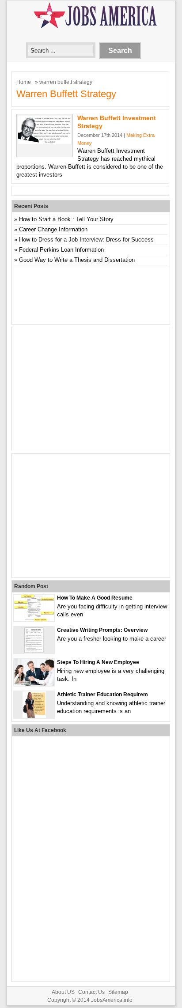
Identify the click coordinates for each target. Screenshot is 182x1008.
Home (23, 82)
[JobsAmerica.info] (91, 29)
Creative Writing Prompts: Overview (102, 630)
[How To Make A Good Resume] (34, 619)
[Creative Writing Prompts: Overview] (34, 651)
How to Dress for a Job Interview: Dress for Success (86, 239)
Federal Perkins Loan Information (61, 249)
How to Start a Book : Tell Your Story (66, 219)
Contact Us (91, 992)
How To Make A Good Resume (95, 598)
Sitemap (118, 992)
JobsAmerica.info (112, 1000)
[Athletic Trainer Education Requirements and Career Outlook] (34, 716)
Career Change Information (53, 229)
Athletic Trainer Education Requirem (102, 694)
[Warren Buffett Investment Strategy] (44, 142)
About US (63, 992)
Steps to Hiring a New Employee (98, 662)
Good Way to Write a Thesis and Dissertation (77, 260)
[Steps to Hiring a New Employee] (34, 683)
